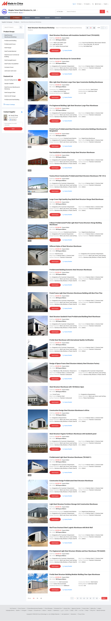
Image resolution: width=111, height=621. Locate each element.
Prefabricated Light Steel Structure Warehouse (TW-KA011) (70, 457)
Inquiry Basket (68, 50)
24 (33, 598)
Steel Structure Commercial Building (11, 55)
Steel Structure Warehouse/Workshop (10, 36)
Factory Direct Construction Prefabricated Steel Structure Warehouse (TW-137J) (78, 176)
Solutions (37, 17)
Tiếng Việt (92, 610)
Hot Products (13, 608)
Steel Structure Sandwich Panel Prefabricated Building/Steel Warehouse (75, 316)
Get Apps (98, 4)
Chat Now (13, 119)
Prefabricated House (10, 44)
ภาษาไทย (81, 610)
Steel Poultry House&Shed (11, 63)
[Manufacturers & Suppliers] (13, 3)
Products (17, 17)
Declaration (73, 614)
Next (103, 598)
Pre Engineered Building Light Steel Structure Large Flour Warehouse (74, 105)
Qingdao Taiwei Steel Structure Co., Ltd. (22, 10)
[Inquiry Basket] (93, 4)
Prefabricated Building (10, 40)
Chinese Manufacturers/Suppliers (35, 608)
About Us (27, 17)
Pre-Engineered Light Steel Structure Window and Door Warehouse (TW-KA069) (77, 551)
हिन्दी (76, 610)
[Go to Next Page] (105, 27)
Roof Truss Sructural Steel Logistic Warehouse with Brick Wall (71, 527)
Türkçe (86, 610)
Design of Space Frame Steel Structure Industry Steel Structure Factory (74, 363)
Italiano (44, 610)
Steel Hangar (7, 47)
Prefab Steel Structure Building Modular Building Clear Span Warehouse (75, 574)
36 (37, 598)
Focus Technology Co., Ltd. (44, 614)
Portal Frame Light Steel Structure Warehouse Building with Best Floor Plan (76, 293)
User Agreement (65, 614)
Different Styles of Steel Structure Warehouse (65, 246)
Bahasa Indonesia (101, 610)
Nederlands (56, 610)
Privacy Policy (81, 614)
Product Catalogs (10, 104)
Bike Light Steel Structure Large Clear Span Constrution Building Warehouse (76, 82)
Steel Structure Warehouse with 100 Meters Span (67, 387)
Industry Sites (66, 608)
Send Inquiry (55, 50)
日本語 (71, 610)
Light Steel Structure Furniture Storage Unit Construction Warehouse (74, 504)
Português (24, 610)
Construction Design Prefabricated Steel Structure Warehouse (71, 481)
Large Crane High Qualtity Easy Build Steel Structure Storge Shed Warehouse (76, 199)
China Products (21, 608)
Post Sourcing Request (107, 11)
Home (6, 17)
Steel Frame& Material (10, 51)
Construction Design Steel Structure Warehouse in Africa (69, 410)
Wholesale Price (58, 608)
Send (13, 129)
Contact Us (58, 17)
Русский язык (37, 610)
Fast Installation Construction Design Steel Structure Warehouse (72, 152)
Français (30, 610)
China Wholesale (48, 608)
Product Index (85, 608)
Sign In (74, 4)
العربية (62, 610)
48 (41, 598)
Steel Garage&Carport (10, 60)
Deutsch (50, 610)
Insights (99, 608)
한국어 (66, 610)
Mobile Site (93, 608)
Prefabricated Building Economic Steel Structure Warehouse (71, 270)
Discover (47, 17)
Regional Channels (76, 608)
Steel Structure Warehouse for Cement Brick (65, 59)
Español (18, 610)
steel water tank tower (10, 71)
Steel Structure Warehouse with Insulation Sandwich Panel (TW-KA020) (74, 35)
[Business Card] (21, 112)
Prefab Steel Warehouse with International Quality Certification (72, 340)
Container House (8, 67)
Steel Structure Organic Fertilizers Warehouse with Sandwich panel (73, 434)
